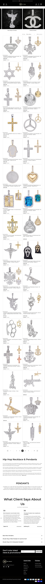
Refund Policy (38, 565)
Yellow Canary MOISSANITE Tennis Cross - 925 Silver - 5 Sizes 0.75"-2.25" (12, 134)
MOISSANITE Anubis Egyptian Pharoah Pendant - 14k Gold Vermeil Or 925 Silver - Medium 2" (32, 57)
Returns (25, 570)
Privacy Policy (38, 563)
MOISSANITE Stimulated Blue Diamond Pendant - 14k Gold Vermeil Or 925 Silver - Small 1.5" (32, 210)
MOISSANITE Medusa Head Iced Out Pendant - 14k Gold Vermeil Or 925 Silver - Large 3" (31, 417)
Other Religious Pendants (12, 30)
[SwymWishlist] (38, 4)
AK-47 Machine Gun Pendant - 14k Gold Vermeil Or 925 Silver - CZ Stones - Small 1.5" (31, 391)
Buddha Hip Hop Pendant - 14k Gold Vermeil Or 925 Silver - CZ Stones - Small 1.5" (31, 236)
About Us (26, 565)
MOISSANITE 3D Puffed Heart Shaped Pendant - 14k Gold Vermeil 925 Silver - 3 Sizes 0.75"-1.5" (31, 186)
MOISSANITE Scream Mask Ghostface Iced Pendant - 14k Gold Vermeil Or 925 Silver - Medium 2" (32, 262)
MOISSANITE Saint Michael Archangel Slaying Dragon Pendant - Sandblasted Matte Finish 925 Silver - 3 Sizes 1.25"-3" (12, 313)
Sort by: (23, 34)
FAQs (25, 572)
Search (25, 573)
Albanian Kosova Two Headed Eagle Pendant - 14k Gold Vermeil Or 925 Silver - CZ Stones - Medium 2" (12, 287)
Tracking (25, 568)
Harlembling (9, 579)
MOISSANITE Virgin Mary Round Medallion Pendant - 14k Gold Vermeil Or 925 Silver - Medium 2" (32, 108)
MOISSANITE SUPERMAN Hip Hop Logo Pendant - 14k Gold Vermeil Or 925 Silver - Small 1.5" (12, 57)
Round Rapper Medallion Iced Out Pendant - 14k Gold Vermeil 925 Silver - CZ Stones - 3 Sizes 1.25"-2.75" (12, 186)
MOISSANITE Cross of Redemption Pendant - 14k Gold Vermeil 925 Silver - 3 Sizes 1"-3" (12, 417)
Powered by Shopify (16, 579)
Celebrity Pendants (33, 30)
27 (34, 450)
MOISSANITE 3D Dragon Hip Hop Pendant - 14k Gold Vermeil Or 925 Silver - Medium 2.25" (32, 313)
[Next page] (37, 451)
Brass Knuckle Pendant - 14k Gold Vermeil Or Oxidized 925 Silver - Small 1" (12, 340)
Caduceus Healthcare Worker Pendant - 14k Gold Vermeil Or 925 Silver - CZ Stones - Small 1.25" (11, 262)
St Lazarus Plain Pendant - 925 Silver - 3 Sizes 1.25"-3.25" (10, 391)
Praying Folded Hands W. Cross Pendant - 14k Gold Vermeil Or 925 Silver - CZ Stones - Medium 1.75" (31, 82)
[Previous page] (7, 451)
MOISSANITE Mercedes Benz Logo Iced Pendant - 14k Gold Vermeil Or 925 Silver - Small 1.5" (32, 134)
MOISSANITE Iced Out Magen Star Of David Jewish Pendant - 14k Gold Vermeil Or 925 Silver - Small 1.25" (12, 82)
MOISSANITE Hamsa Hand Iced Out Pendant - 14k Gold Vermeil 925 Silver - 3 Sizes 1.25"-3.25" (12, 160)
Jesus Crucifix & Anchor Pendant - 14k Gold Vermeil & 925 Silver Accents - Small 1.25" (12, 236)
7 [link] (22, 450)
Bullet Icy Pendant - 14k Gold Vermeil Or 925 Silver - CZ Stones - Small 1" (32, 443)
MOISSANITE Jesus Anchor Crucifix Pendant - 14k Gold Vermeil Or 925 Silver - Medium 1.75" (32, 366)
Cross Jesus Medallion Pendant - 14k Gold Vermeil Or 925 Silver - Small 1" (12, 210)
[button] (4, 4)
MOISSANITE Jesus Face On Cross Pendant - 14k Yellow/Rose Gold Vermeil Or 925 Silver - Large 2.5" (11, 366)
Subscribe (39, 551)
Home (25, 563)
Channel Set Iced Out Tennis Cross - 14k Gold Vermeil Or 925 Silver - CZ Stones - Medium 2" (32, 160)
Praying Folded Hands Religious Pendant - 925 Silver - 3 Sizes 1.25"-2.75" (32, 340)
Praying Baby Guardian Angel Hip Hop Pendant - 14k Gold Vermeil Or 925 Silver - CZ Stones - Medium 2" (12, 443)
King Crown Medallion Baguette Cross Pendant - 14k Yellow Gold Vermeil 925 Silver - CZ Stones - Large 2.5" (12, 108)
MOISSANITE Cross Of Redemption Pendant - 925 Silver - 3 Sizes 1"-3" (31, 287)
